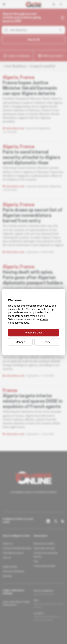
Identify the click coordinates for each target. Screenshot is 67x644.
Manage (20, 342)
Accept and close (33, 332)
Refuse (47, 342)
